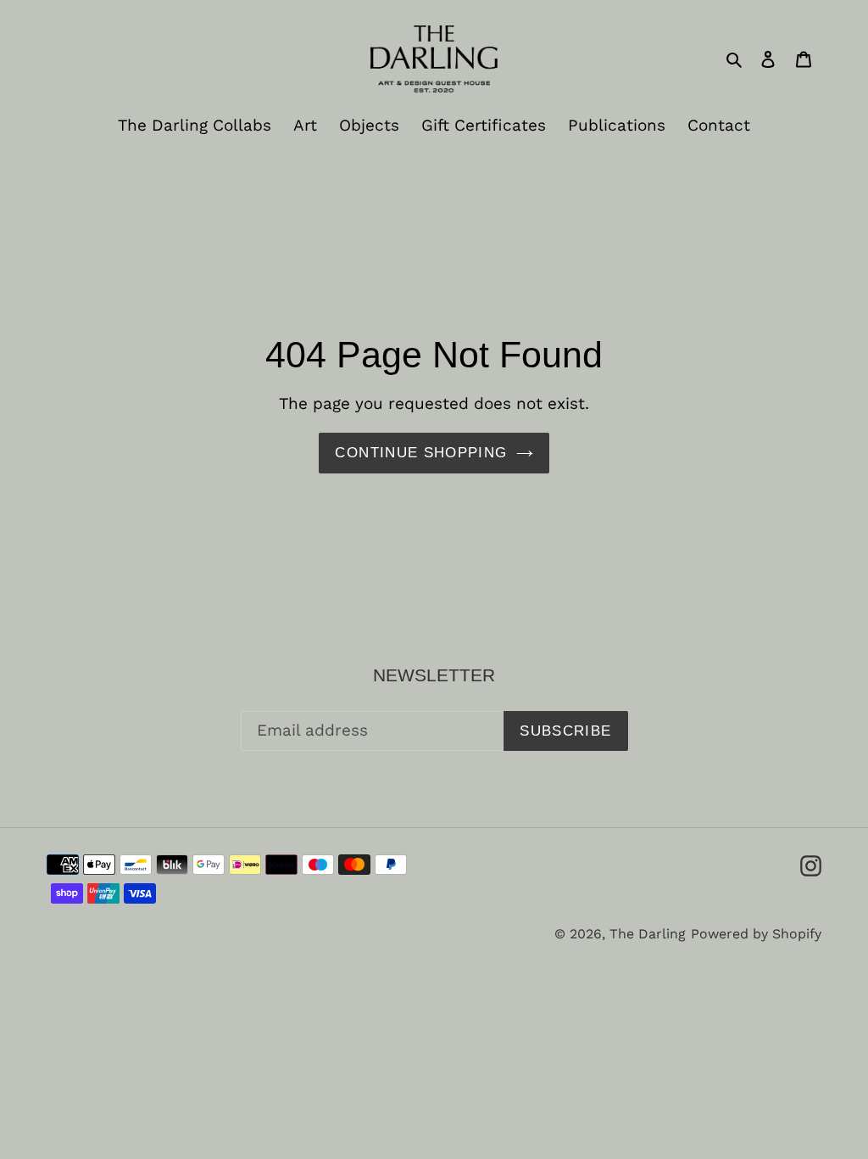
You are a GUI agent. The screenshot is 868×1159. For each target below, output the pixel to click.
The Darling (647, 934)
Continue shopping (421, 453)
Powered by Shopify (756, 934)
